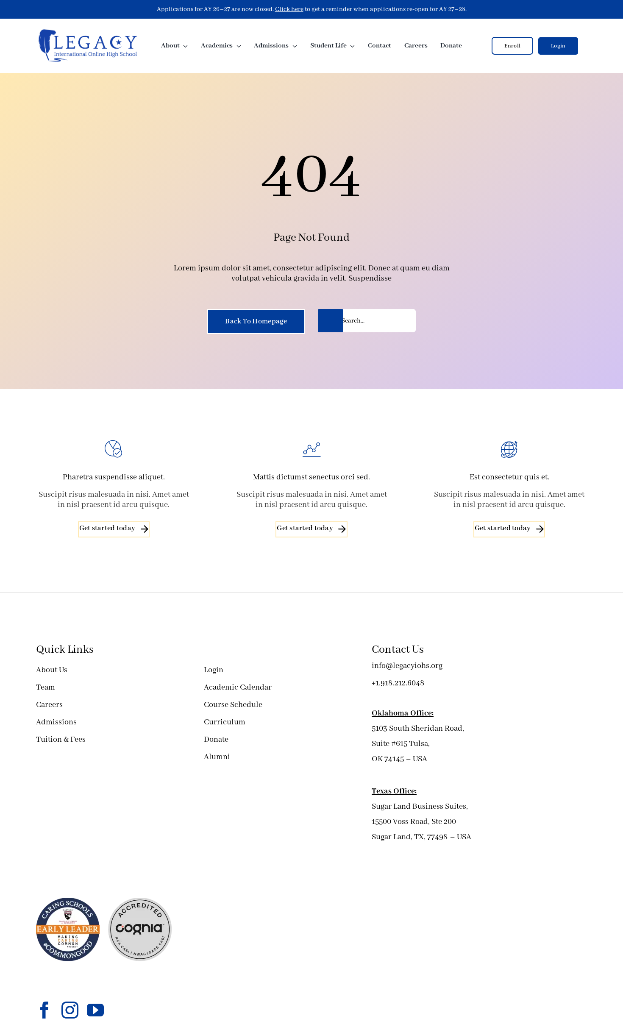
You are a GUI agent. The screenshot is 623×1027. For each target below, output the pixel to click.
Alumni (217, 757)
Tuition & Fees (61, 740)
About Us (51, 670)
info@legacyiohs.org (407, 666)
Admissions (56, 722)
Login (213, 670)
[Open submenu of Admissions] (293, 46)
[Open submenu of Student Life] (351, 46)
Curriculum (224, 722)
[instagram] (69, 1010)
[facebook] (44, 1010)
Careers (49, 705)
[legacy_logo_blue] (87, 31)
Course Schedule (233, 705)
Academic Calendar (238, 687)
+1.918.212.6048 (398, 683)
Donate (216, 740)
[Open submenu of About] (184, 46)
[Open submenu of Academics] (237, 46)
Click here (289, 9)
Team (45, 687)
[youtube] (95, 1010)
